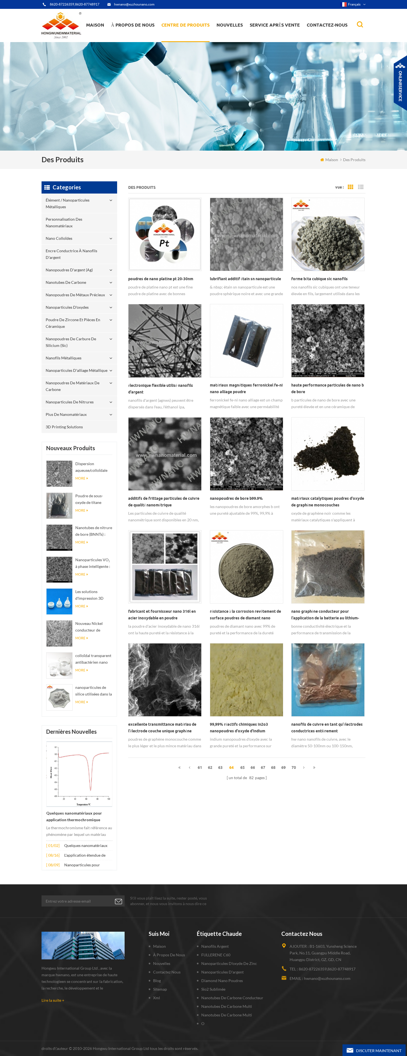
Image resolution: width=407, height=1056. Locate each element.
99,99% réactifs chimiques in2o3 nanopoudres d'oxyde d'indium (239, 727)
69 (283, 767)
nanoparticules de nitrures (70, 402)
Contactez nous (167, 972)
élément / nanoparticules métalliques (186, 41)
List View (361, 187)
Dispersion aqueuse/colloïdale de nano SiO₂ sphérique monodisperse (91, 467)
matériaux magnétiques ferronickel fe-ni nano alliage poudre (246, 388)
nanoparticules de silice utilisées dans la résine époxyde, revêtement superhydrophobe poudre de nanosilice (93, 691)
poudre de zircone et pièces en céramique (73, 323)
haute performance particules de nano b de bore (327, 388)
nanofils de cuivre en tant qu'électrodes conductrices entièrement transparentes (327, 728)
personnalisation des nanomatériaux (183, 39)
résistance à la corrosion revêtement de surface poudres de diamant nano (245, 614)
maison (95, 24)
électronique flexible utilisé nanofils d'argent (160, 388)
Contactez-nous (327, 24)
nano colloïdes (59, 238)
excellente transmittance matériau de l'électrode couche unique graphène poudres (162, 728)
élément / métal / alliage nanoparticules (238, 38)
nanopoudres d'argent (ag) (192, 36)
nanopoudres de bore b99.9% (236, 498)
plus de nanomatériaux (66, 414)
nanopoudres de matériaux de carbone (72, 386)
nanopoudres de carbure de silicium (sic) (71, 342)
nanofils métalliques (63, 358)
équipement (125, 40)
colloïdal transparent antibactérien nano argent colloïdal (93, 659)
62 (210, 767)
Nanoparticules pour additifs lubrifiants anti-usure (84, 865)
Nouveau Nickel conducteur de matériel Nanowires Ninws (92, 627)
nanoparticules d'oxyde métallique (237, 37)
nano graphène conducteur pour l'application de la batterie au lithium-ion (325, 615)
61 (200, 767)
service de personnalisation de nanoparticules (141, 36)
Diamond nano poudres (222, 980)
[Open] (400, 83)
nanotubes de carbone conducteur (232, 997)
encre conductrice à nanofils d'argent (189, 37)
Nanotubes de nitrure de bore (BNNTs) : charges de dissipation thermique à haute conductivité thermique (93, 531)
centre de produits (185, 24)
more (80, 478)
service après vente (275, 24)
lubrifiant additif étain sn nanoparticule (245, 279)
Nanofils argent (215, 946)
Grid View (350, 187)
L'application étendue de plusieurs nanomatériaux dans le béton (85, 856)
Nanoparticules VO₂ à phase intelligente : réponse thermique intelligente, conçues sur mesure (92, 563)
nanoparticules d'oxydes (67, 307)
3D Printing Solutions (64, 426)
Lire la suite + (53, 1000)
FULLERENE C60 (215, 954)
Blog (157, 980)
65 (242, 767)
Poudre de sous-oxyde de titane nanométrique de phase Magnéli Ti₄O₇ (92, 499)
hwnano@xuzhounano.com (134, 4)
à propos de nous (132, 24)
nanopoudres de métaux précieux (192, 35)
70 (294, 767)
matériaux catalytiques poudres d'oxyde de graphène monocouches (327, 501)
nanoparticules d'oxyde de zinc (229, 963)
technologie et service (132, 41)
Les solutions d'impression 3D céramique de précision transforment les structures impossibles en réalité (89, 595)
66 (253, 767)
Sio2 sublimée (213, 989)
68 (273, 767)
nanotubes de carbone (66, 282)
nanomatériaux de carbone (244, 36)
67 (263, 767)
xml (156, 997)
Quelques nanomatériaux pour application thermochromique (74, 816)
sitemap (160, 989)
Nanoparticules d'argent (222, 972)
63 (220, 767)
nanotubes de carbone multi (226, 1006)
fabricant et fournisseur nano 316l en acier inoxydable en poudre (162, 614)
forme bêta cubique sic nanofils (319, 279)
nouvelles (230, 24)
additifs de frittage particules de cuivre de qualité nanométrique (163, 501)
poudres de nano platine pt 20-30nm (160, 279)
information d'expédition (135, 37)
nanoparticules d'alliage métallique (76, 370)
